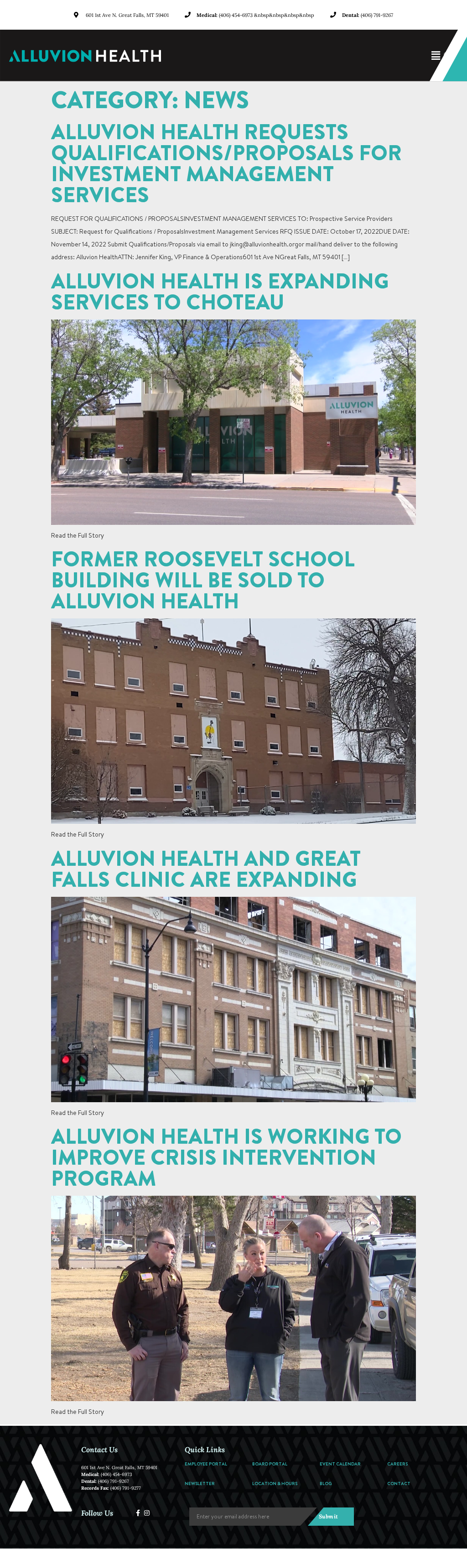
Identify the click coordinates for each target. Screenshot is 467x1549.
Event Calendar (340, 1463)
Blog (326, 1483)
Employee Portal (206, 1463)
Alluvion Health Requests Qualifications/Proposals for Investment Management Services (226, 163)
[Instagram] (147, 1513)
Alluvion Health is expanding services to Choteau (220, 291)
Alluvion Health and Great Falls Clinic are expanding (206, 868)
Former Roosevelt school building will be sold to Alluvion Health (203, 579)
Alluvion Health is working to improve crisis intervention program (226, 1157)
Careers (397, 1463)
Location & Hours (274, 1483)
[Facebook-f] (138, 1513)
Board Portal (269, 1463)
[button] (318, 55)
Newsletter (200, 1483)
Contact (398, 1483)
